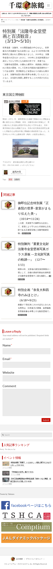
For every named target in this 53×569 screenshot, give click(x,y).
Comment (9, 386)
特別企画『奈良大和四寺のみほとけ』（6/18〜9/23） (33, 295)
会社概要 (19, 559)
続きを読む (26, 233)
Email (7, 359)
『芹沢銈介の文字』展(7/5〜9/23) (22, 472)
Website (8, 372)
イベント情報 (14, 20)
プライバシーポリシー (34, 559)
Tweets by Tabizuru (7, 494)
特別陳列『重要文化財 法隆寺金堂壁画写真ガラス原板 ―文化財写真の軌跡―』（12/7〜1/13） (34, 254)
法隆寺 (17, 179)
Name (7, 345)
